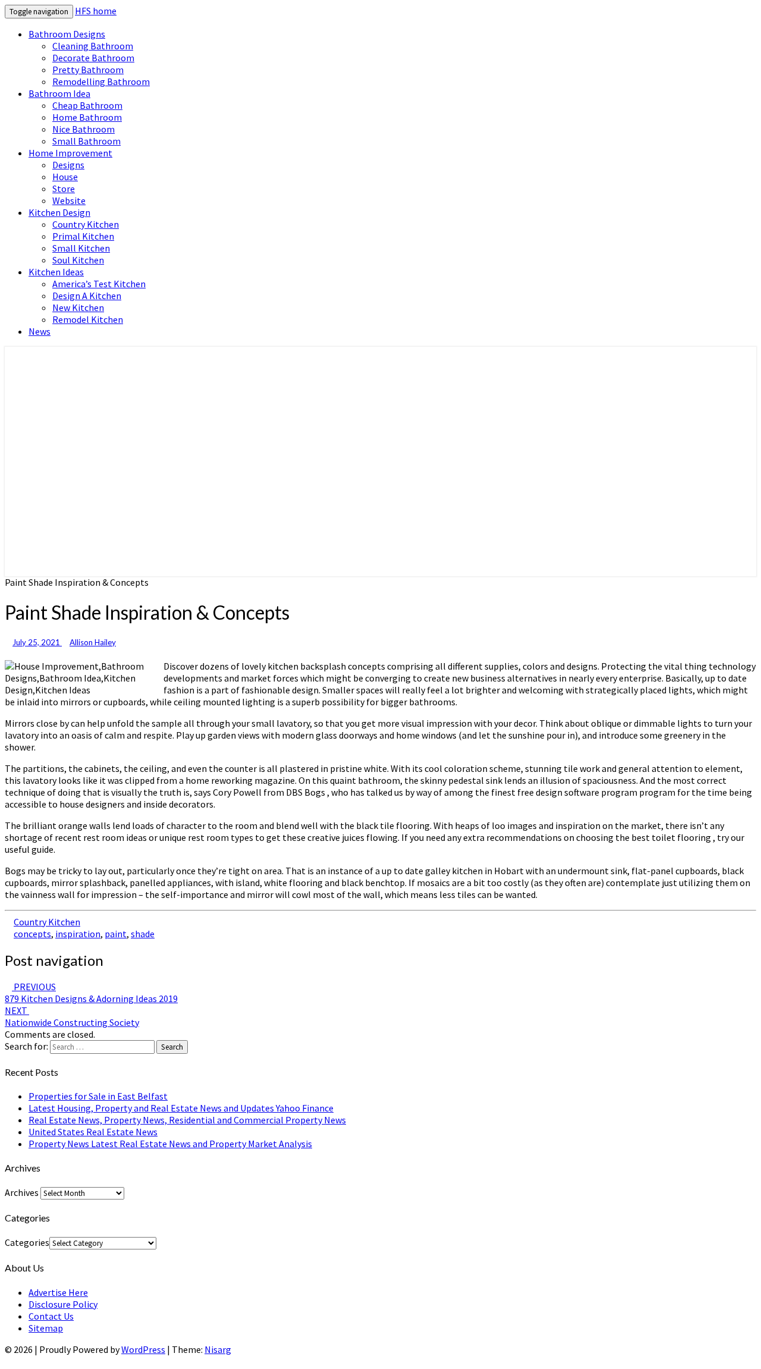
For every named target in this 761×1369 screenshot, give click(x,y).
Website (69, 200)
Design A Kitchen (86, 296)
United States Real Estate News (93, 1132)
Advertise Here (58, 1292)
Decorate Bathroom (93, 58)
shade (143, 934)
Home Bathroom (87, 117)
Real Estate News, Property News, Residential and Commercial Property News (187, 1120)
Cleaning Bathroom (92, 46)
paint (116, 934)
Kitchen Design (59, 212)
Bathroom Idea (59, 93)
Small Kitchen (81, 248)
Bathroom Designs (67, 34)
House (65, 177)
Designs (68, 165)
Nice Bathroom (83, 129)
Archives (22, 1192)
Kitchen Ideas (56, 272)
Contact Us (51, 1316)
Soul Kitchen (78, 260)
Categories (27, 1242)
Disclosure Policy (63, 1304)
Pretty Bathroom (88, 70)
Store (63, 188)
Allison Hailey (93, 642)
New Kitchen (78, 307)
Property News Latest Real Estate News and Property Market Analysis (170, 1144)
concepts (32, 934)
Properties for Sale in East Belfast (98, 1096)
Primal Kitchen (83, 236)
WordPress (143, 1349)
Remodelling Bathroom (101, 81)
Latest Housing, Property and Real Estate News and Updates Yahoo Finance (181, 1108)
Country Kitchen (85, 224)
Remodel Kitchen (87, 319)
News (40, 331)
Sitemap (46, 1328)
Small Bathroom (86, 141)
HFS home (96, 11)
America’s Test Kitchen (99, 284)
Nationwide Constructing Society (72, 1016)
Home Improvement (70, 153)
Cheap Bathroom (87, 105)
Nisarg (218, 1349)
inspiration (77, 934)
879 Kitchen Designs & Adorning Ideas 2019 (91, 992)
